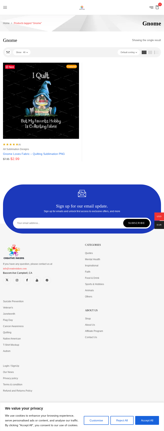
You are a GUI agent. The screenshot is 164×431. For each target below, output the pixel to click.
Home (6, 23)
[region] (82, 416)
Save (11, 66)
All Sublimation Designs (16, 149)
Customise (96, 420)
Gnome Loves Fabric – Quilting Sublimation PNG (34, 153)
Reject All (122, 420)
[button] (157, 7)
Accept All (147, 420)
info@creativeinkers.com (15, 268)
